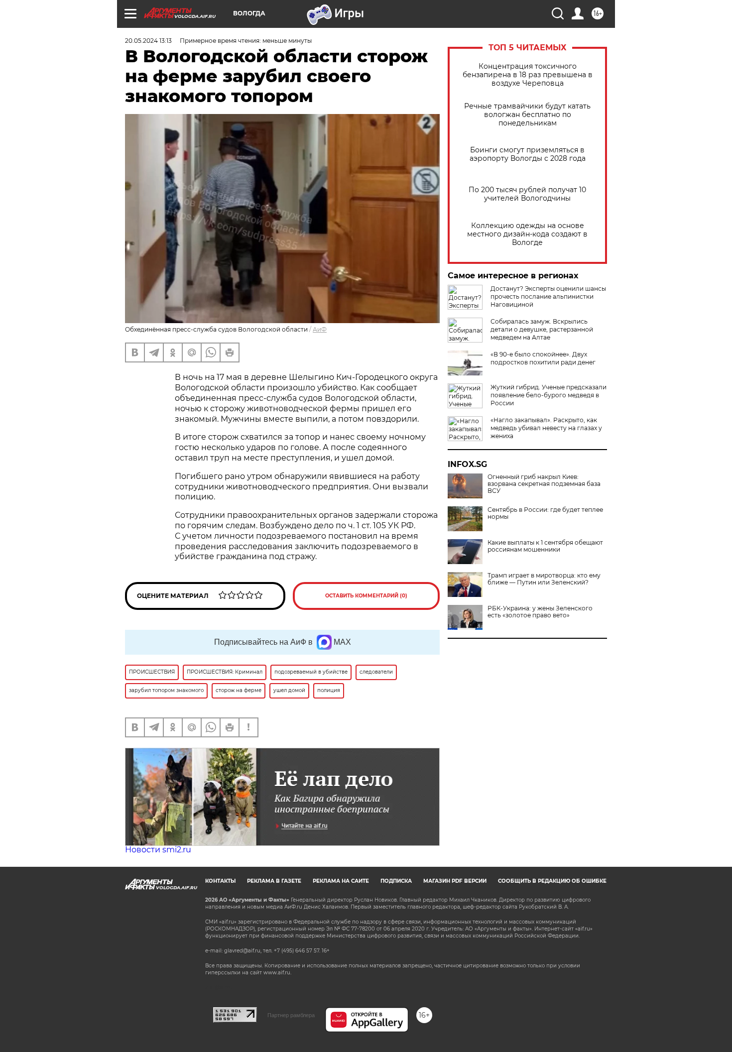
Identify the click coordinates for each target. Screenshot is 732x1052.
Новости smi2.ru (158, 849)
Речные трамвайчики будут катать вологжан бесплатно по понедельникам (527, 114)
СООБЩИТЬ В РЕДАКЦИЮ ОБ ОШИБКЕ (552, 881)
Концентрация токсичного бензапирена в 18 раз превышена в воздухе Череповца (528, 75)
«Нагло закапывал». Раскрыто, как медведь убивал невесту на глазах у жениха (546, 428)
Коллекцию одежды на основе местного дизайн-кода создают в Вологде (527, 234)
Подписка (396, 881)
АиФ (320, 329)
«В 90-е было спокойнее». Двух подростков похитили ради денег (543, 358)
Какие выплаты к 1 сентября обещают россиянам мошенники (545, 546)
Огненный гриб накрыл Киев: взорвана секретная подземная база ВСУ (544, 483)
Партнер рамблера (291, 1015)
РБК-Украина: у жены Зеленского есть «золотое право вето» (540, 612)
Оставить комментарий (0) (366, 595)
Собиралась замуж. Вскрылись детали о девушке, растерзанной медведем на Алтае (541, 329)
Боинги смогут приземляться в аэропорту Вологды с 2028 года (528, 154)
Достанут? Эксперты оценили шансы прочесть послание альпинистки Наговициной (548, 296)
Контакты (220, 881)
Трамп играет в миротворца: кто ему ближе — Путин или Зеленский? (544, 579)
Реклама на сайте (341, 881)
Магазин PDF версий (455, 881)
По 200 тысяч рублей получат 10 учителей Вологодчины (527, 194)
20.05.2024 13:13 (148, 40)
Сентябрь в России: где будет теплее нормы (545, 513)
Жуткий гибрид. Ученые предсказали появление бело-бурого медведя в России (548, 395)
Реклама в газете (274, 881)
